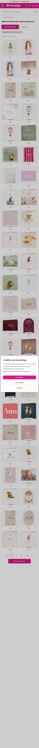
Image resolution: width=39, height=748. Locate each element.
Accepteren (19, 377)
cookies (28, 364)
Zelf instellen (19, 383)
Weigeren (19, 388)
